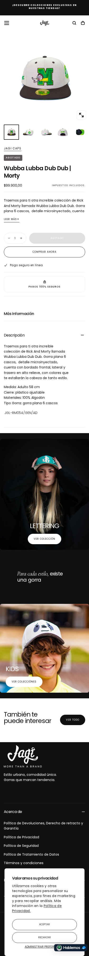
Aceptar (44, 924)
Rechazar (44, 937)
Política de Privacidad (21, 837)
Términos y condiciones (23, 863)
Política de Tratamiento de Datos (31, 854)
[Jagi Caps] (23, 756)
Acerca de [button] (13, 811)
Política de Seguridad (21, 845)
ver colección (44, 539)
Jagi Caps (12, 148)
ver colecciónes (24, 681)
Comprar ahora (44, 252)
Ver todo (72, 720)
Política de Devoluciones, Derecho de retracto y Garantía (43, 826)
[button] (6, 23)
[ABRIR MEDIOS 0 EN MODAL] (81, 115)
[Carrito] (82, 23)
